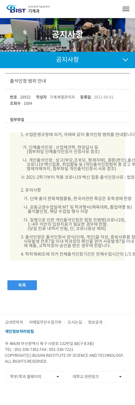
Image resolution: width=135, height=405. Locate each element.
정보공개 (95, 322)
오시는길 (75, 322)
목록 (22, 285)
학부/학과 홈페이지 (25, 376)
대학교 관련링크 (86, 376)
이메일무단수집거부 (45, 322)
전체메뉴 (126, 9)
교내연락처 (14, 322)
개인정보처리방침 (19, 331)
